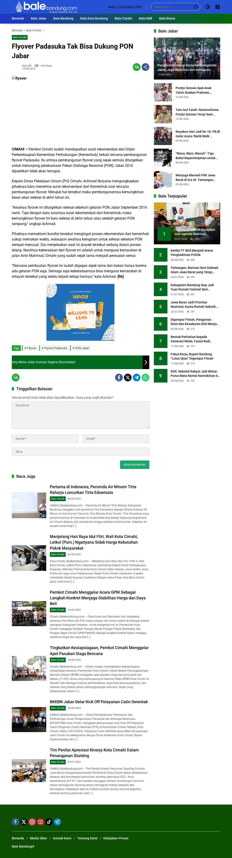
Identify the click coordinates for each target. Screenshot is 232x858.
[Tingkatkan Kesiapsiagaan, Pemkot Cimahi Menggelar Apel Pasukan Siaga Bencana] (29, 668)
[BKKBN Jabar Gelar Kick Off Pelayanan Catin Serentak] (29, 719)
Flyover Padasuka (55, 348)
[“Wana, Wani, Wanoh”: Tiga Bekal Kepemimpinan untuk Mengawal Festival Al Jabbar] (163, 158)
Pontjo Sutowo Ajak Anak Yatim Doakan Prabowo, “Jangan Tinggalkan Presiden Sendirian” (197, 90)
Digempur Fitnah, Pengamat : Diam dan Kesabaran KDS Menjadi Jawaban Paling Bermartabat (195, 322)
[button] (195, 6)
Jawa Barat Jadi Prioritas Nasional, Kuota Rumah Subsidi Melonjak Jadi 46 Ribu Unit (193, 304)
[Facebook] (119, 377)
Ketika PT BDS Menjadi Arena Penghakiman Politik (192, 253)
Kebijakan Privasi (115, 838)
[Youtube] (40, 821)
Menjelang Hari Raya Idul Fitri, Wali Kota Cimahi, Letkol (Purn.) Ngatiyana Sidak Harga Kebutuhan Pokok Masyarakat (94, 542)
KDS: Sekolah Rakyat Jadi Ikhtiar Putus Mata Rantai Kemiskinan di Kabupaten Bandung (194, 374)
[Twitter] (128, 377)
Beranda (18, 838)
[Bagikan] (145, 67)
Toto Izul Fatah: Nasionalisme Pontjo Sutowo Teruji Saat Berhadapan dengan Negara (197, 112)
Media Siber (38, 838)
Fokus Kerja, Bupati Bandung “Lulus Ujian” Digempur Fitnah (192, 356)
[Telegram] (136, 377)
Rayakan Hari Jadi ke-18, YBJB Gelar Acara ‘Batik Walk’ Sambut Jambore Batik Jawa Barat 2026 (198, 134)
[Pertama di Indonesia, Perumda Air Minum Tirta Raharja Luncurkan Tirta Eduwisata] (29, 505)
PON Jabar (82, 348)
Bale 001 (27, 66)
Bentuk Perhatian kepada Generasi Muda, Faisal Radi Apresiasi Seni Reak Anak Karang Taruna (194, 339)
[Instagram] (32, 821)
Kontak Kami (62, 838)
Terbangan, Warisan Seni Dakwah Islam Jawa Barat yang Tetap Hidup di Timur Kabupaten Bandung (194, 270)
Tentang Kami (87, 838)
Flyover (31, 348)
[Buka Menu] (217, 7)
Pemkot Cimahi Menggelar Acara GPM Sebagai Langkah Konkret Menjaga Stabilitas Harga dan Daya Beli (98, 598)
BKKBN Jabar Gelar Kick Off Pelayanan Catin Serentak (99, 701)
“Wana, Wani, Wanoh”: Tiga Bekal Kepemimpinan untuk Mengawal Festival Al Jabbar (196, 156)
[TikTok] (49, 821)
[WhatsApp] (145, 377)
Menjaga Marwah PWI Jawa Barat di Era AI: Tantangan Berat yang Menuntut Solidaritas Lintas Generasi (195, 177)
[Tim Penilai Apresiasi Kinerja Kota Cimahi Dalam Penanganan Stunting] (29, 770)
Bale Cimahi (20, 37)
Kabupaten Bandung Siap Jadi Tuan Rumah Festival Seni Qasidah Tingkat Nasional (192, 287)
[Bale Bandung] (46, 6)
